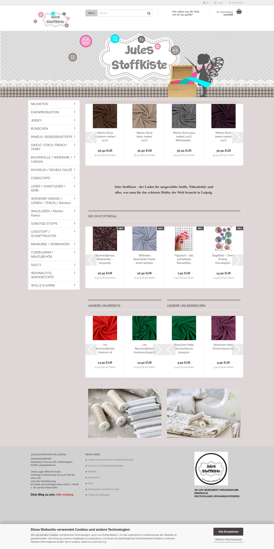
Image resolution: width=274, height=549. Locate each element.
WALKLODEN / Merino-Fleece (47, 213)
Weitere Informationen (228, 539)
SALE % (36, 265)
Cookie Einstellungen (99, 495)
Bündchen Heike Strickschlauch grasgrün (184, 348)
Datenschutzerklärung (93, 541)
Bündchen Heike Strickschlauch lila (223, 346)
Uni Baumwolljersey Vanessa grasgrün (144, 348)
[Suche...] (148, 13)
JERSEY (36, 120)
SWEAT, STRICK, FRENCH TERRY (49, 147)
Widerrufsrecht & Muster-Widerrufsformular (111, 459)
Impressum (94, 477)
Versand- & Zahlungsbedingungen (105, 465)
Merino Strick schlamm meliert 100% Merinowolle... (105, 136)
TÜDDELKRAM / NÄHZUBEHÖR (42, 254)
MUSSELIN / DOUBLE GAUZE (51, 170)
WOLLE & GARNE (43, 285)
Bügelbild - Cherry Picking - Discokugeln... (223, 259)
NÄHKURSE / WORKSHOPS (50, 244)
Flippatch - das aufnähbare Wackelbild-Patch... (184, 259)
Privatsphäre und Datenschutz (103, 489)
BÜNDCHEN (39, 128)
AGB (90, 483)
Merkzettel (237, 2)
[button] (206, 3)
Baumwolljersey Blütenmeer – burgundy (105, 259)
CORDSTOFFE (40, 178)
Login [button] (219, 2)
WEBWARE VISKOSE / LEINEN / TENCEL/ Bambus (51, 201)
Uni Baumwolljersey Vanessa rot (105, 348)
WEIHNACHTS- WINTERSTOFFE (42, 275)
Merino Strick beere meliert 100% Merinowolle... (223, 136)
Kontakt (92, 471)
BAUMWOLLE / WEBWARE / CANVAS (51, 159)
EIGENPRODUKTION (45, 112)
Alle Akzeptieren (228, 531)
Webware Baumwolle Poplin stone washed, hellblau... (144, 259)
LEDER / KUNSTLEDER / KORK (48, 188)
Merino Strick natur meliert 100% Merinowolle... (144, 136)
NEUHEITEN (39, 104)
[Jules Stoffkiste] (55, 20)
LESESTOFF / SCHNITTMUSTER (43, 234)
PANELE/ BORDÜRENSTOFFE (52, 137)
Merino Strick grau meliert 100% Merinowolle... (184, 136)
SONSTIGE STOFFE (44, 223)
